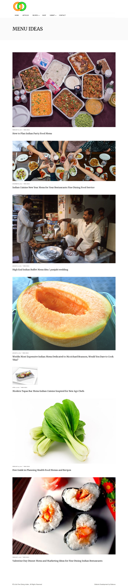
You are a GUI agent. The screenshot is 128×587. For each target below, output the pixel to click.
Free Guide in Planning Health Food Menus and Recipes (41, 470)
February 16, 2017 (17, 130)
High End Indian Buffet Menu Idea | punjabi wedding (40, 269)
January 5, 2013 (16, 353)
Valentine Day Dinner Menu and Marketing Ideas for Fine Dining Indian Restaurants (57, 560)
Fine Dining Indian (23, 584)
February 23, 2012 (17, 466)
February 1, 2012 (16, 557)
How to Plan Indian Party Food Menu (32, 133)
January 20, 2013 (16, 266)
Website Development (101, 584)
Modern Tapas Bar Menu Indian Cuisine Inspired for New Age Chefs (48, 391)
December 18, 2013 (17, 184)
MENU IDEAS (27, 130)
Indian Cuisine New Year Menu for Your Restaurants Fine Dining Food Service (53, 187)
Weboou (113, 584)
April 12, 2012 (15, 387)
